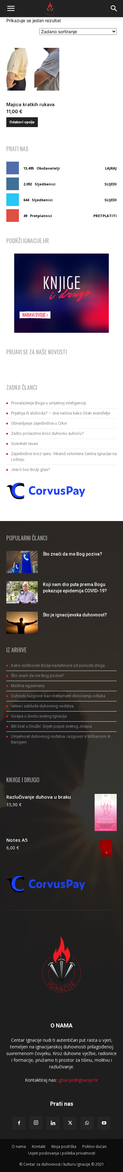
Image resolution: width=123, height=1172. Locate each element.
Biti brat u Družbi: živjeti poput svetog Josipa (51, 726)
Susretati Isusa (24, 443)
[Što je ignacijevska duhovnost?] (22, 623)
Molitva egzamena (27, 685)
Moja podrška (63, 1146)
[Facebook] (19, 1123)
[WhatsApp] (87, 1123)
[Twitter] (70, 1123)
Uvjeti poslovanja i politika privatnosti (61, 1153)
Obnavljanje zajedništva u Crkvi (39, 423)
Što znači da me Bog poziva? (72, 554)
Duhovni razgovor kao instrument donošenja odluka (58, 695)
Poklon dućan (94, 1146)
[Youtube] (104, 1123)
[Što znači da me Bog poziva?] (22, 562)
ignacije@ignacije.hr (78, 1080)
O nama (19, 1146)
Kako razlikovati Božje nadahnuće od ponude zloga (58, 665)
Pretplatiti (105, 215)
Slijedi (110, 184)
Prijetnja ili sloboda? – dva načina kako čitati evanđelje (60, 413)
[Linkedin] (53, 1123)
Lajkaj (111, 168)
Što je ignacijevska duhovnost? (75, 614)
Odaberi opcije (22, 122)
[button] (11, 8)
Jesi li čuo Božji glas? (30, 469)
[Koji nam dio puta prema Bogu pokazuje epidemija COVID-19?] (22, 592)
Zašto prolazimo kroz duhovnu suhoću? (47, 433)
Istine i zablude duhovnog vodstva (42, 706)
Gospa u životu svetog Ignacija (39, 716)
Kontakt (38, 1146)
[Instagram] (36, 1123)
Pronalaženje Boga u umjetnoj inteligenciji (48, 403)
